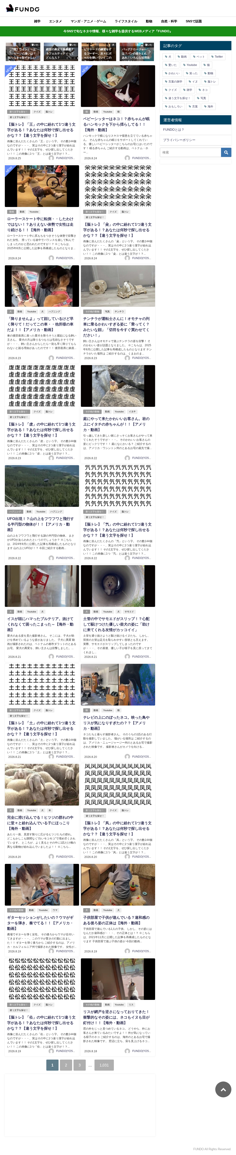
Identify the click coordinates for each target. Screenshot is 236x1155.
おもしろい (175, 106)
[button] (10, 52)
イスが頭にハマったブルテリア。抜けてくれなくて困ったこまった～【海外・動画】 (40, 624)
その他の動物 (92, 311)
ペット (201, 56)
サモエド (129, 612)
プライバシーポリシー (179, 140)
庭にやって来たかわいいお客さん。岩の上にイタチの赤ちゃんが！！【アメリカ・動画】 (116, 424)
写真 (107, 311)
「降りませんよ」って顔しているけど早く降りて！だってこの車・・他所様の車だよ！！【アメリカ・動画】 (40, 324)
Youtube (107, 112)
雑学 (37, 21)
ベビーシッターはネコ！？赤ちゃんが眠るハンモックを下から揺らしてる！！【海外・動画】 (116, 124)
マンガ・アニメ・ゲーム (88, 21)
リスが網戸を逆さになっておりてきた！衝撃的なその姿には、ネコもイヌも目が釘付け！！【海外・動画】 (116, 1017)
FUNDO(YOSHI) (66, 158)
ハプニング (54, 311)
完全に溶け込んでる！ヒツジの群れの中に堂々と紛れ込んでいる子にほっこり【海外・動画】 (40, 822)
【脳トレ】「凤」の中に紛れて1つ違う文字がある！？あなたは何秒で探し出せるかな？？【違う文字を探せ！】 (117, 828)
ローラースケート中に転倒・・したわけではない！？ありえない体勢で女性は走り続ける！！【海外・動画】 (40, 224)
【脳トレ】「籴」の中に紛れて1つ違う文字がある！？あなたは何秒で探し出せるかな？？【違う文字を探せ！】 (117, 229)
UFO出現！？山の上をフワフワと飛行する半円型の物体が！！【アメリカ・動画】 (40, 524)
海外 (210, 106)
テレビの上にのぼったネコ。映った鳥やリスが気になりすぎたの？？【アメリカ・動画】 (116, 722)
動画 (96, 112)
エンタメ (55, 21)
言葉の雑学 (175, 81)
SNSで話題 (194, 21)
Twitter (219, 56)
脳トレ (49, 112)
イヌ (195, 81)
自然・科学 (169, 21)
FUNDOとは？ (173, 129)
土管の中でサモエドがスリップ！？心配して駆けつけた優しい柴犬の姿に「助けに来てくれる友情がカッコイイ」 (116, 624)
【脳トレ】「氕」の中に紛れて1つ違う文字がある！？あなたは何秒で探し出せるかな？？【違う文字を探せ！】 (117, 529)
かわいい (174, 73)
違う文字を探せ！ (18, 112)
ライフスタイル (126, 21)
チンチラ (119, 311)
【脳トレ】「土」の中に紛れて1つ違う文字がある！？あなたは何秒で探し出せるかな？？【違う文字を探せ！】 (41, 728)
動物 (149, 21)
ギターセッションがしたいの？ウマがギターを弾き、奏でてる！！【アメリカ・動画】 (40, 923)
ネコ (205, 90)
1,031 (104, 1065)
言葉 (195, 106)
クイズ (37, 112)
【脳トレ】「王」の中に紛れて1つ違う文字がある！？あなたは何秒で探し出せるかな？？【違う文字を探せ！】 (41, 129)
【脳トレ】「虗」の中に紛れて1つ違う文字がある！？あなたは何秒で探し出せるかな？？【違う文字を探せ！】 (41, 429)
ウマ (55, 910)
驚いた (172, 65)
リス (131, 1005)
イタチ (132, 412)
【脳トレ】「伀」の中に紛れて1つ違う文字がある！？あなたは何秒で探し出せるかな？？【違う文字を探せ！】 (41, 1022)
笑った (193, 73)
